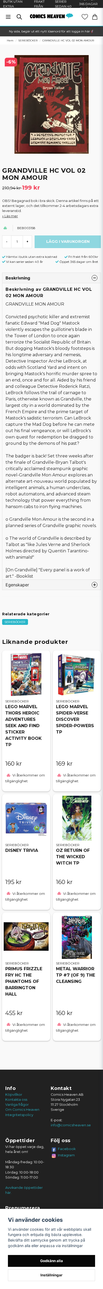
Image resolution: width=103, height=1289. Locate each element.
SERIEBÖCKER (28, 40)
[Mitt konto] (85, 17)
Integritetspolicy (19, 1115)
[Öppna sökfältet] (19, 17)
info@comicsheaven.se (71, 1125)
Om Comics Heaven (22, 1110)
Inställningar (51, 1275)
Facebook (67, 1149)
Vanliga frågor (17, 1105)
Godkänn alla (51, 1261)
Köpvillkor (13, 1095)
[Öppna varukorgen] (95, 17)
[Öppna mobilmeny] (8, 17)
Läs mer (11, 216)
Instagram (66, 1155)
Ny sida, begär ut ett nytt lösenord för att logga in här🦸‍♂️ (51, 31)
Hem (10, 40)
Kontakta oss (16, 1100)
